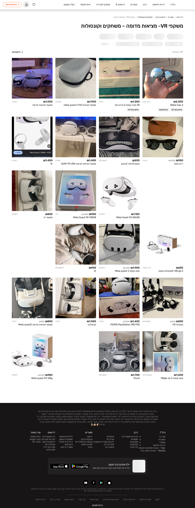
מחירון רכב (109, 444)
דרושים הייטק (48, 442)
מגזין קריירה (49, 447)
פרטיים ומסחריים (130, 436)
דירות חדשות (40, 499)
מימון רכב (109, 447)
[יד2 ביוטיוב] (85, 482)
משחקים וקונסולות (145, 17)
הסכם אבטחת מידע (111, 499)
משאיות (134, 439)
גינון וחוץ (69, 444)
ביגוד (90, 447)
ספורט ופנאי (86, 444)
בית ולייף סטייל (66, 442)
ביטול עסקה (69, 499)
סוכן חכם (51, 449)
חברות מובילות (48, 439)
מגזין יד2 (36, 442)
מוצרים (171, 17)
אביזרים (110, 439)
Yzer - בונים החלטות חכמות (152, 448)
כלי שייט (134, 447)
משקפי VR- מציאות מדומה (124, 17)
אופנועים (134, 442)
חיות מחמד (35, 436)
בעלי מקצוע (35, 439)
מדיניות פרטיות (129, 499)
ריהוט (89, 436)
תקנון (157, 499)
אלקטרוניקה (160, 17)
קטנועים (134, 444)
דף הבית (179, 17)
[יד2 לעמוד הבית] (185, 4)
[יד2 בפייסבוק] (93, 482)
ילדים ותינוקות (66, 436)
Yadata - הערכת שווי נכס (153, 450)
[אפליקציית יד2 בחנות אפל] (109, 482)
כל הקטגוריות (48, 436)
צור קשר (81, 499)
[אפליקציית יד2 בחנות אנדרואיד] (101, 482)
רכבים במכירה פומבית (103, 442)
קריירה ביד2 (55, 499)
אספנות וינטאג (66, 439)
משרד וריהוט (67, 447)
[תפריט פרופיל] (26, 4)
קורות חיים (50, 444)
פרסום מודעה (11, 4)
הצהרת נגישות (145, 499)
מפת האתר (94, 499)
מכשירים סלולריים (84, 442)
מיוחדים (110, 436)
